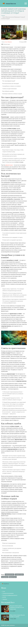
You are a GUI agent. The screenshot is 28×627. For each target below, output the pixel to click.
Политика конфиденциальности (9, 595)
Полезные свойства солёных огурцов (12, 94)
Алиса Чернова (8, 42)
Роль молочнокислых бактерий (10, 83)
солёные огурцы (19, 574)
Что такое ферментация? (8, 81)
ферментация (9, 165)
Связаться (4, 599)
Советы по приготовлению (9, 88)
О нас (3, 591)
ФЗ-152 (4, 597)
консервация (5, 577)
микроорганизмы (10, 574)
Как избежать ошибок (8, 91)
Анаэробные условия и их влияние (11, 86)
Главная (3, 15)
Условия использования (7, 593)
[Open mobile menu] (25, 3)
